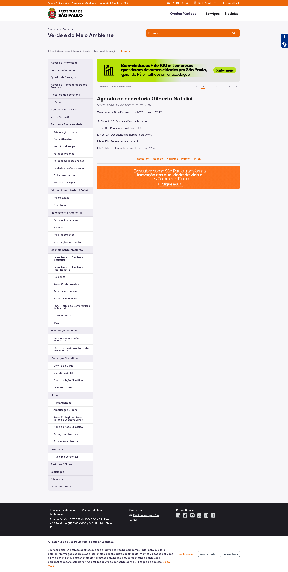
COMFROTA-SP (63, 387)
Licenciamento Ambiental (67, 250)
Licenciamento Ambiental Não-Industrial (69, 268)
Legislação (104, 3)
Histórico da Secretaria (65, 94)
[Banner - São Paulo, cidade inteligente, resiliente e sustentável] (168, 177)
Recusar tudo (230, 553)
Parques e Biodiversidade (66, 124)
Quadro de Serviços (63, 77)
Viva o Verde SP (60, 117)
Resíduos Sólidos (61, 464)
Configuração (186, 553)
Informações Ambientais (68, 242)
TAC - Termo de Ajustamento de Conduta (71, 349)
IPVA (56, 323)
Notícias (56, 102)
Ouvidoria (117, 3)
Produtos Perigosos (65, 298)
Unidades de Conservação (69, 168)
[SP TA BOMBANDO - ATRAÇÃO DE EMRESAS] (168, 70)
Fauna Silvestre (63, 139)
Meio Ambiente (82, 51)
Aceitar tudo (207, 553)
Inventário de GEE (64, 373)
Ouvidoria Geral (61, 486)
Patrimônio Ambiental (66, 220)
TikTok (196, 158)
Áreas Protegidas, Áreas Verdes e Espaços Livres (68, 418)
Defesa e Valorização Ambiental (66, 339)
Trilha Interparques (65, 175)
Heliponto (59, 277)
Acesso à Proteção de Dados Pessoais (69, 86)
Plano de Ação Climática (68, 380)
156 (126, 3)
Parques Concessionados (69, 161)
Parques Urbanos (64, 153)
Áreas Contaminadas (66, 284)
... (223, 86)
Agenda (125, 51)
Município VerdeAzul (66, 457)
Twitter (185, 158)
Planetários (60, 205)
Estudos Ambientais (66, 291)
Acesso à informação (58, 3)
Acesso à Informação (105, 51)
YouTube (172, 158)
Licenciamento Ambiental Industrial (69, 259)
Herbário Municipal (65, 146)
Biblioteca (57, 479)
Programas (57, 449)
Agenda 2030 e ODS (64, 109)
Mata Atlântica (63, 402)
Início (51, 51)
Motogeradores (63, 315)
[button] (236, 86)
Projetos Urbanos (64, 235)
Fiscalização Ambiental (65, 330)
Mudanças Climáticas (64, 358)
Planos (55, 395)
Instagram (142, 158)
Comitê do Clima (63, 365)
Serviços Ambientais (66, 434)
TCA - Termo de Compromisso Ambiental (72, 307)
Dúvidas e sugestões (146, 515)
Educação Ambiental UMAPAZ (70, 190)
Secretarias (64, 51)
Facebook (158, 158)
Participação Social (63, 70)
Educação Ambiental (66, 441)
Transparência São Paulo (84, 3)
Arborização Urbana (66, 132)
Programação (62, 198)
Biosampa (59, 227)
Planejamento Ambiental (66, 212)
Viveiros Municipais (65, 182)
